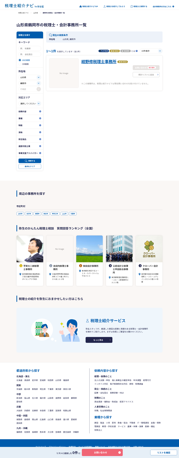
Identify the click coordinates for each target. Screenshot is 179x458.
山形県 (35, 13)
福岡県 (19, 431)
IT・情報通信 (143, 422)
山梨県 (50, 397)
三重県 (50, 410)
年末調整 (137, 380)
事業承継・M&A (117, 392)
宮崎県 (58, 431)
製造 (102, 422)
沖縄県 (76, 431)
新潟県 (19, 397)
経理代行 (147, 380)
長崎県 (35, 431)
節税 (131, 383)
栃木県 (27, 389)
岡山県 (35, 419)
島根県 (27, 419)
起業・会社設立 (101, 392)
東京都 (58, 389)
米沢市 (29, 214)
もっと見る (98, 339)
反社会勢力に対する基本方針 (119, 446)
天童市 (73, 214)
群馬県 (35, 389)
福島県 (66, 380)
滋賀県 (58, 410)
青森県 (27, 380)
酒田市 (37, 214)
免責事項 (72, 446)
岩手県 (35, 380)
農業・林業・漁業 (135, 426)
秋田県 (50, 380)
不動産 (132, 422)
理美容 (97, 426)
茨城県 (19, 389)
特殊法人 (98, 430)
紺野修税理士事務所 (98, 61)
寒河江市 (55, 214)
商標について (100, 446)
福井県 (43, 397)
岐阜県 (66, 397)
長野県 (58, 397)
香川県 (66, 419)
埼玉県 (43, 389)
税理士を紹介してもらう (115, 6)
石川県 (35, 397)
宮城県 (43, 380)
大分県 (50, 431)
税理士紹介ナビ (23, 13)
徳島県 (58, 419)
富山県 (27, 397)
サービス (122, 426)
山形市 (20, 214)
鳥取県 (19, 419)
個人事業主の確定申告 (121, 380)
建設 (96, 422)
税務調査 (139, 383)
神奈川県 (67, 389)
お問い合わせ (100, 452)
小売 (108, 422)
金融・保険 (156, 422)
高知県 (19, 423)
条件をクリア (30, 166)
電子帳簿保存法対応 (118, 383)
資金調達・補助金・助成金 (106, 401)
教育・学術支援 (109, 426)
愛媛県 (74, 419)
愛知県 (19, 401)
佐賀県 (27, 431)
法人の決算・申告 (102, 380)
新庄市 (46, 214)
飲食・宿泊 (122, 422)
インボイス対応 (101, 383)
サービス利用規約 (85, 446)
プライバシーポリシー (57, 446)
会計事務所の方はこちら (162, 6)
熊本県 (43, 431)
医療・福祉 (150, 426)
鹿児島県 (67, 431)
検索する (31, 161)
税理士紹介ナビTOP (90, 6)
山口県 (50, 419)
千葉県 (50, 389)
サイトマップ (41, 446)
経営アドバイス (126, 401)
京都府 (27, 410)
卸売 (114, 422)
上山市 (64, 214)
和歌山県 (67, 410)
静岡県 (74, 397)
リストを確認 (163, 452)
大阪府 (19, 410)
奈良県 (43, 410)
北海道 (19, 380)
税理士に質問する (140, 6)
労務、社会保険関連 (103, 410)
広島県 (43, 419)
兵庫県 (35, 410)
